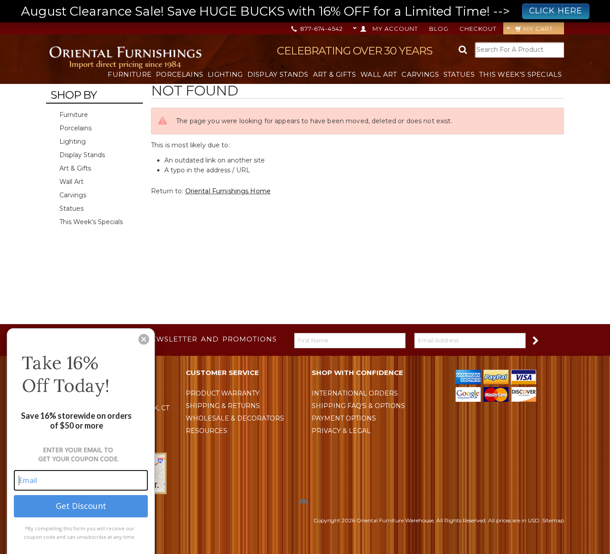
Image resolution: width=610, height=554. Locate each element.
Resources (206, 431)
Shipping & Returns (223, 406)
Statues (459, 74)
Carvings (420, 74)
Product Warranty (222, 393)
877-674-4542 (320, 28)
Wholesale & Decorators (235, 418)
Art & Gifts (334, 74)
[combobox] (519, 50)
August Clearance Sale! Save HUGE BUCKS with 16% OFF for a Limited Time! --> (301, 11)
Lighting (225, 74)
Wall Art (378, 74)
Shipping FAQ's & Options (358, 406)
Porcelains (179, 74)
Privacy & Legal (341, 431)
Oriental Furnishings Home (228, 191)
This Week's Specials (520, 74)
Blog (438, 28)
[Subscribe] (535, 340)
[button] (143, 339)
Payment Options (344, 418)
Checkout (478, 28)
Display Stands (278, 74)
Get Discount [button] (81, 505)
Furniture (129, 74)
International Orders (355, 393)
